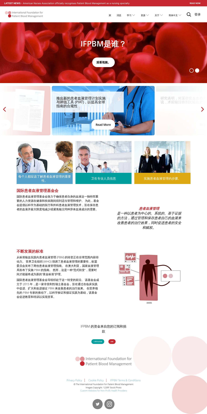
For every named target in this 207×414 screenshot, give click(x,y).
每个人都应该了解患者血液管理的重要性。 (44, 178)
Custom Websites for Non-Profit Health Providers (103, 390)
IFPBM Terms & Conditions (125, 380)
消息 (119, 15)
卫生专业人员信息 (103, 178)
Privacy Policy (74, 380)
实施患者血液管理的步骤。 (162, 178)
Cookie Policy (96, 380)
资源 (143, 15)
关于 (157, 15)
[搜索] (188, 14)
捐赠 (112, 342)
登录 (197, 14)
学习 (129, 15)
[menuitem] (175, 15)
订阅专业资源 (98, 342)
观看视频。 (103, 62)
